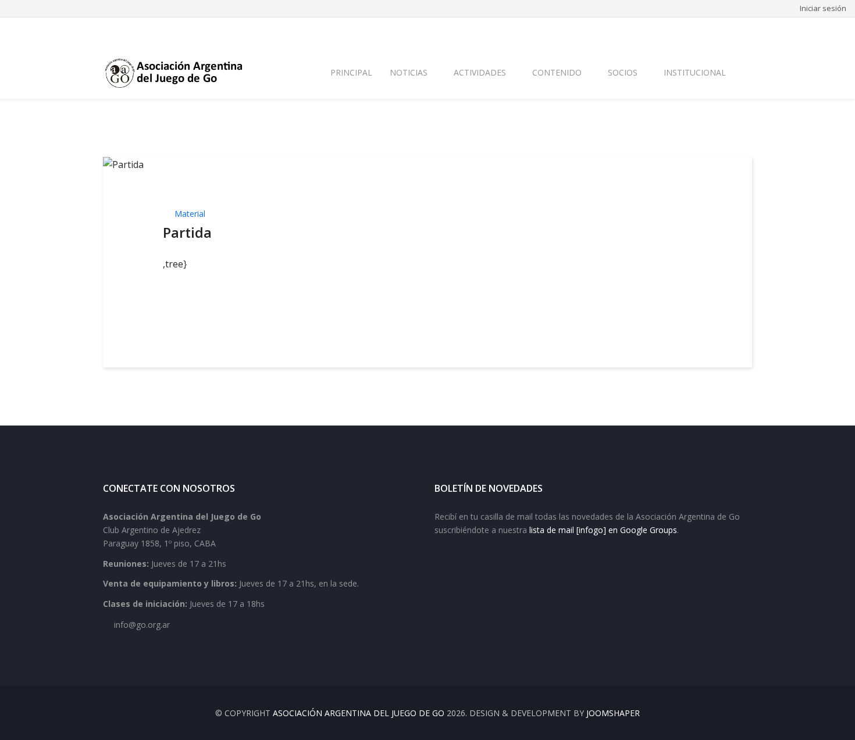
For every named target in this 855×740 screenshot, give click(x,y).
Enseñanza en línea (582, 30)
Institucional (695, 72)
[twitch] (168, 30)
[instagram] (152, 30)
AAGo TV (700, 30)
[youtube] (137, 30)
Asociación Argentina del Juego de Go (358, 712)
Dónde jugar (650, 30)
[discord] (183, 30)
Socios (622, 72)
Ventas (739, 30)
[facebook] (107, 30)
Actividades (480, 72)
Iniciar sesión (823, 8)
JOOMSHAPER (613, 712)
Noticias (409, 72)
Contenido (557, 72)
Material (189, 213)
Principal (351, 72)
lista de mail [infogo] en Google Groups (603, 529)
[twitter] (122, 30)
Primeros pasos (506, 30)
